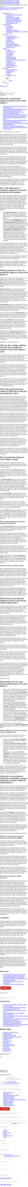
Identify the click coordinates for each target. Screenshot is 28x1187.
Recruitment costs (7, 1043)
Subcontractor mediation (12, 37)
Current (5, 1137)
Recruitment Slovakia (8, 1101)
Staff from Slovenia (8, 1103)
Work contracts (10, 41)
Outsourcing (6, 1039)
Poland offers (6, 1094)
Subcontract (6, 1046)
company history (10, 71)
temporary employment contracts (14, 14)
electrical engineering (11, 65)
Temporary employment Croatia (11, 1095)
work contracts (9, 27)
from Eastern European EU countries (12, 1036)
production (9, 61)
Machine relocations (11, 58)
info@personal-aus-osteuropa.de (11, 1083)
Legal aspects (9, 26)
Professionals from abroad (9, 1035)
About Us (5, 68)
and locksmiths (10, 64)
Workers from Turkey (8, 1092)
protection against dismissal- (13, 19)
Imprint (5, 1134)
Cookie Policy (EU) (8, 1135)
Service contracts (10, 43)
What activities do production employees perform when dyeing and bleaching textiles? (15, 121)
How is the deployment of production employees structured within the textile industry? (15, 109)
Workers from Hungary (9, 1098)
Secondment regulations (12, 30)
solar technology (10, 54)
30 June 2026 (15, 1020)
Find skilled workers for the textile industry (13, 984)
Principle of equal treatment (13, 17)
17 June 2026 (17, 1025)
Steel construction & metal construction (15, 60)
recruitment (9, 40)
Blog (4, 82)
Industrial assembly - (11, 57)
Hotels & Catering (10, 51)
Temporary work (7, 13)
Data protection (7, 1133)
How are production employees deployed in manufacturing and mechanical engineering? (14, 976)
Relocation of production (12, 44)
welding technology (11, 62)
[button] (14, 1165)
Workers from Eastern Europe (10, 1032)
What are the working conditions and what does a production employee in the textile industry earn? (15, 115)
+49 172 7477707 (11, 1081)
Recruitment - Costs (11, 75)
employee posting (10, 38)
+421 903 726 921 (5, 1184)
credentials (8, 72)
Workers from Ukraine (8, 1105)
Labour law (9, 28)
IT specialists (9, 52)
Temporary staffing (7, 1038)
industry (5, 48)
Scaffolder (8, 50)
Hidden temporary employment (14, 21)
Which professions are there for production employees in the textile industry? (13, 112)
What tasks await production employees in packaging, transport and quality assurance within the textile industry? (15, 127)
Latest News (5, 1108)
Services (5, 34)
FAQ (7, 83)
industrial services (10, 47)
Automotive (9, 55)
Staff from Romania (8, 1102)
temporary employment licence (13, 20)
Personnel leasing (7, 1041)
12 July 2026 (10, 1014)
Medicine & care (10, 67)
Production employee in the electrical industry (14, 974)
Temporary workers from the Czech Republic (14, 1099)
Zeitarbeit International (11, 69)
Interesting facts (5, 988)
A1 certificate (9, 16)
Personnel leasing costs (12, 23)
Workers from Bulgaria (8, 1096)
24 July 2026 (16, 1009)
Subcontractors (6, 24)
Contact (8, 74)
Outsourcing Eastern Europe (13, 45)
